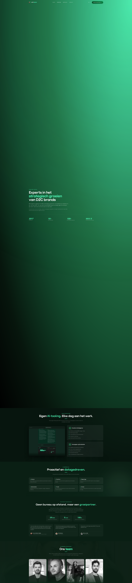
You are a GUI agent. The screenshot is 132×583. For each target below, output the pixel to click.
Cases (53, 2)
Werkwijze (65, 2)
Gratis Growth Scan (97, 2)
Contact (71, 2)
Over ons (59, 2)
